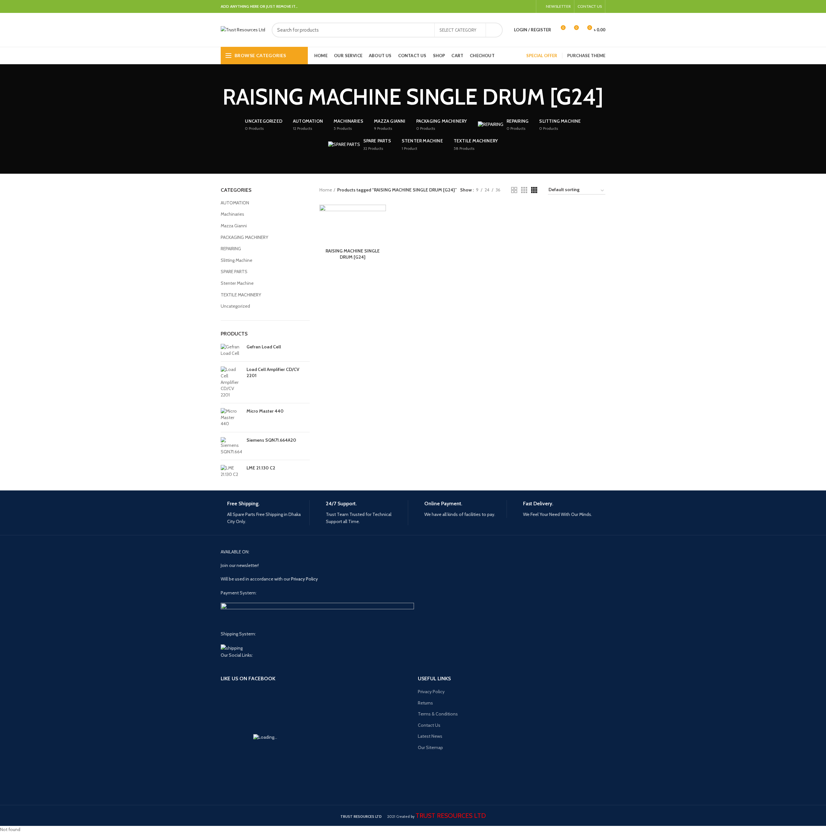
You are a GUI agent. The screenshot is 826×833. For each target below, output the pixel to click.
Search (494, 30)
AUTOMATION (235, 203)
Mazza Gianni (234, 226)
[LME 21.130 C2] (231, 471)
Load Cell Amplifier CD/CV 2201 (273, 372)
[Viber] (529, 6)
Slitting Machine (236, 260)
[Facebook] (506, 6)
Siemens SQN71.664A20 (271, 440)
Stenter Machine (237, 283)
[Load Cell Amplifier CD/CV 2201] (231, 382)
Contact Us (429, 725)
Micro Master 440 (265, 411)
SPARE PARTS (234, 271)
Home (325, 190)
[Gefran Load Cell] (231, 350)
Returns (425, 703)
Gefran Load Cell (264, 347)
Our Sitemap (430, 747)
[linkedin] (514, 6)
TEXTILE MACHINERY (241, 295)
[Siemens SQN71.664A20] (231, 446)
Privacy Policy (304, 579)
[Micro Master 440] (231, 417)
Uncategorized (235, 306)
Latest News (430, 736)
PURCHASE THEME (586, 55)
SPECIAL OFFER (541, 55)
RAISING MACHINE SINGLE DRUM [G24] (353, 254)
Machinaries (232, 214)
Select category (457, 30)
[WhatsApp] (521, 6)
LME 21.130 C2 (261, 468)
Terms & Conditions (438, 714)
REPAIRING (231, 249)
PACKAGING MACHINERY (244, 237)
